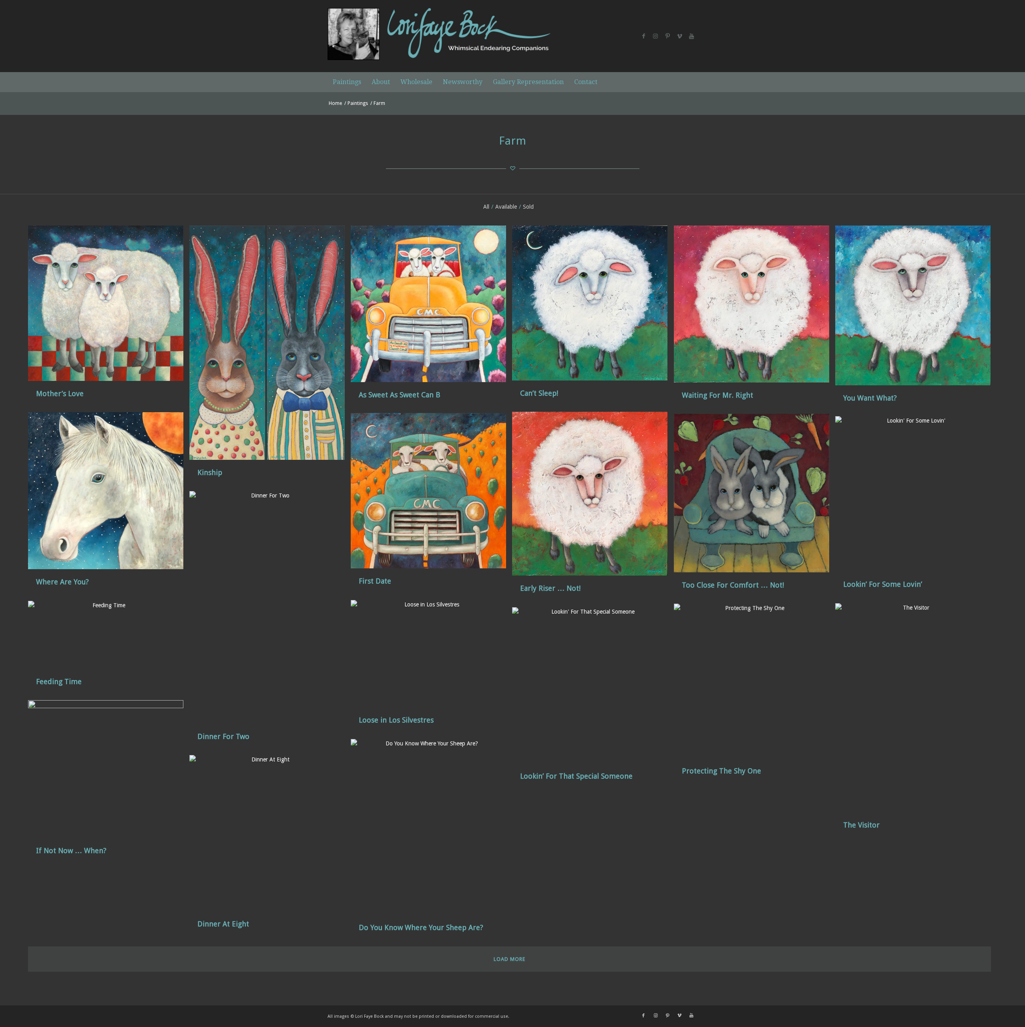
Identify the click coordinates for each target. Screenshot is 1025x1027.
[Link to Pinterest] (667, 36)
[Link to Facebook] (643, 36)
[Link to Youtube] (691, 36)
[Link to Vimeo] (679, 36)
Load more (509, 959)
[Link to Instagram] (655, 36)
